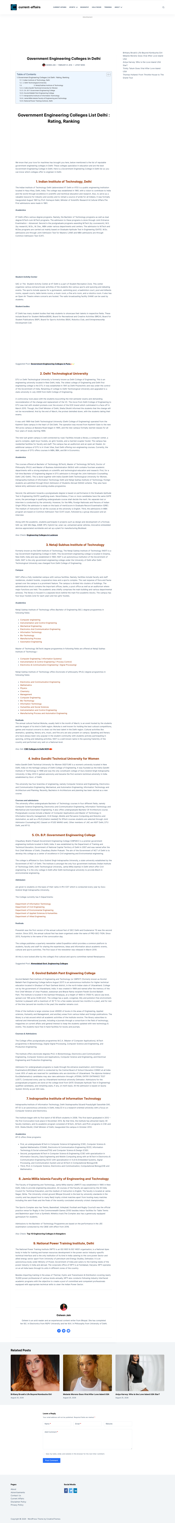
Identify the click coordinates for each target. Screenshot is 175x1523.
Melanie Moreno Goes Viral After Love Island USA (86, 1394)
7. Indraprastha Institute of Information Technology (40, 96)
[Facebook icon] (59, 1331)
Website (109, 1424)
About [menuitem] (117, 7)
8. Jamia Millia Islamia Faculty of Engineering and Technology (44, 98)
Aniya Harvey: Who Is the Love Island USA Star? (137, 1394)
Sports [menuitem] (72, 7)
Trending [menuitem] (108, 7)
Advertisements (18, 1492)
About (13, 1489)
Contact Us (16, 1495)
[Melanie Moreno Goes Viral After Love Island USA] (87, 1373)
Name (48, 1424)
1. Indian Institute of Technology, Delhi (36, 80)
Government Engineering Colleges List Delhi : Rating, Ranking (43, 77)
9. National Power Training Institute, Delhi (37, 101)
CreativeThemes (53, 1519)
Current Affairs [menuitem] (59, 7)
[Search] (163, 7)
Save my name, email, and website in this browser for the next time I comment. (75, 1454)
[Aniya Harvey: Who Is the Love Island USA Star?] (139, 1373)
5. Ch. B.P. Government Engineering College (38, 90)
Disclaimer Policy (18, 1502)
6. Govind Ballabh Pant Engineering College (38, 93)
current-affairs (29, 7)
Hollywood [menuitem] (96, 7)
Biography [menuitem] (84, 7)
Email (78, 1424)
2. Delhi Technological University (34, 83)
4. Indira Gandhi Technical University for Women (40, 88)
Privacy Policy (17, 1505)
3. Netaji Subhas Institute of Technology (42, 85)
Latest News (80, 65)
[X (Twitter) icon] (68, 1331)
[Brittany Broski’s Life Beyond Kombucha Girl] (35, 1373)
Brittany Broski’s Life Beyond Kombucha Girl (142, 52)
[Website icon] (63, 1331)
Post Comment (51, 1460)
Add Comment (51, 1432)
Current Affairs (17, 1498)
